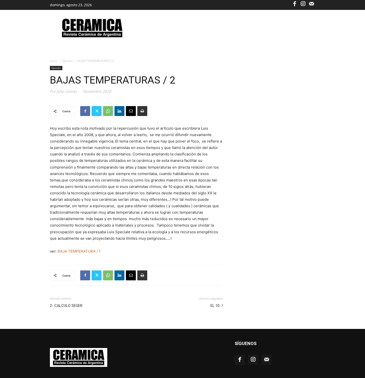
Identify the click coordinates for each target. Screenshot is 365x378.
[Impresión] (142, 111)
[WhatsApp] (108, 111)
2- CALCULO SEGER (66, 305)
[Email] (131, 111)
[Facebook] (294, 3)
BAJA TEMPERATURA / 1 (79, 251)
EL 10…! (217, 305)
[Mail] (311, 3)
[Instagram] (303, 3)
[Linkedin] (119, 111)
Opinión (67, 61)
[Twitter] (97, 111)
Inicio (53, 61)
